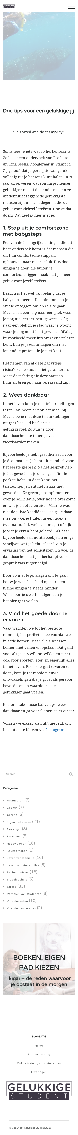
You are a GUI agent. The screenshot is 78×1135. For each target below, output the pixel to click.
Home (39, 1045)
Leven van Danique (20, 858)
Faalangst (14, 829)
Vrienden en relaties (21, 908)
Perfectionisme (18, 872)
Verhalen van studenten (24, 894)
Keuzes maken (17, 851)
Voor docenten (17, 901)
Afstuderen (15, 800)
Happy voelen (16, 843)
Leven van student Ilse (23, 865)
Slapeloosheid (17, 879)
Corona (12, 815)
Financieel (14, 836)
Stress (11, 886)
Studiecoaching (39, 1054)
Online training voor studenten (39, 1063)
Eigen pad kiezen (19, 822)
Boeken (12, 807)
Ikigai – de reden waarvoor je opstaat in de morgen (39, 981)
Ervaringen (39, 1072)
